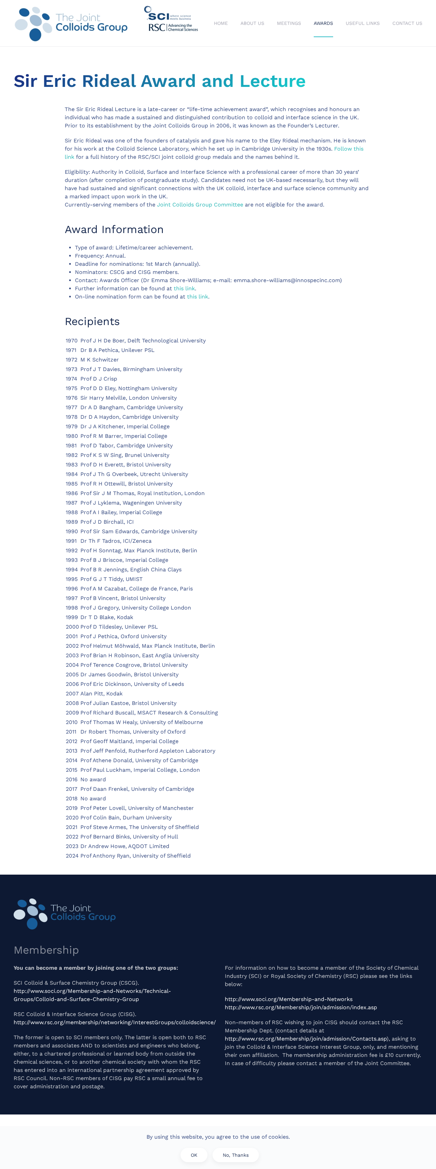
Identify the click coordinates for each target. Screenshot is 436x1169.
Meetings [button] (289, 23)
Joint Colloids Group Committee (200, 204)
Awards (323, 23)
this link (184, 288)
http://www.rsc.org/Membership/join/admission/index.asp (301, 1007)
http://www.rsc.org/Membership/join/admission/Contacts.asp (306, 1038)
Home (221, 23)
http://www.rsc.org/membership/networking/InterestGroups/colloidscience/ (115, 1022)
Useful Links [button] (363, 23)
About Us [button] (252, 23)
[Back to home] (107, 23)
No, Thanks (236, 1155)
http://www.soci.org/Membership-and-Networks (289, 999)
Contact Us (407, 23)
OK (194, 1155)
